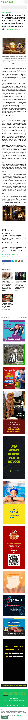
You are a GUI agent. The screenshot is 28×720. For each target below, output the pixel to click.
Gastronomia (20, 254)
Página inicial (5, 12)
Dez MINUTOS (12, 254)
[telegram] (17, 705)
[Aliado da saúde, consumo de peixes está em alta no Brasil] (7, 298)
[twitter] (7, 705)
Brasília (10, 12)
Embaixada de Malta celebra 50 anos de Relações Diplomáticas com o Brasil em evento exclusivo (20, 285)
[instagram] (14, 705)
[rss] (23, 705)
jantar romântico (6, 256)
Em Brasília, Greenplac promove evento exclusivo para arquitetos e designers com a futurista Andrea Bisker (7, 286)
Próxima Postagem (22, 317)
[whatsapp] (20, 705)
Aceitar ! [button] (5, 717)
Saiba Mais (19, 715)
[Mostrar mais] (3, 263)
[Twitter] (13, 261)
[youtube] (11, 705)
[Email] (22, 261)
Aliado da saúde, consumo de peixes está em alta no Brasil (7, 305)
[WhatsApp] (16, 261)
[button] (1, 2)
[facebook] (4, 705)
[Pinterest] (19, 261)
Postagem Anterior (5, 317)
